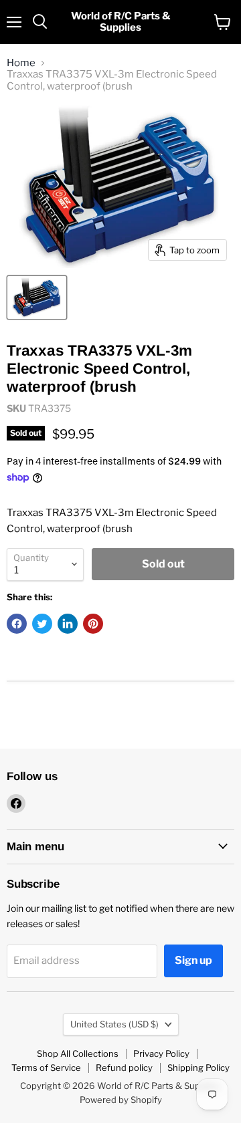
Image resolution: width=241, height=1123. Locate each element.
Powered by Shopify (121, 1099)
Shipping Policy (198, 1067)
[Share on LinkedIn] (68, 624)
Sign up (193, 960)
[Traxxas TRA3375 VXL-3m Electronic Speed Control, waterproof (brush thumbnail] (36, 297)
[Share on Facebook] (17, 624)
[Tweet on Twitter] (42, 624)
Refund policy (124, 1067)
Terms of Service (46, 1067)
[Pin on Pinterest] (93, 624)
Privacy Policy (161, 1053)
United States (114, 1024)
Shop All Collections (77, 1053)
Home (21, 63)
